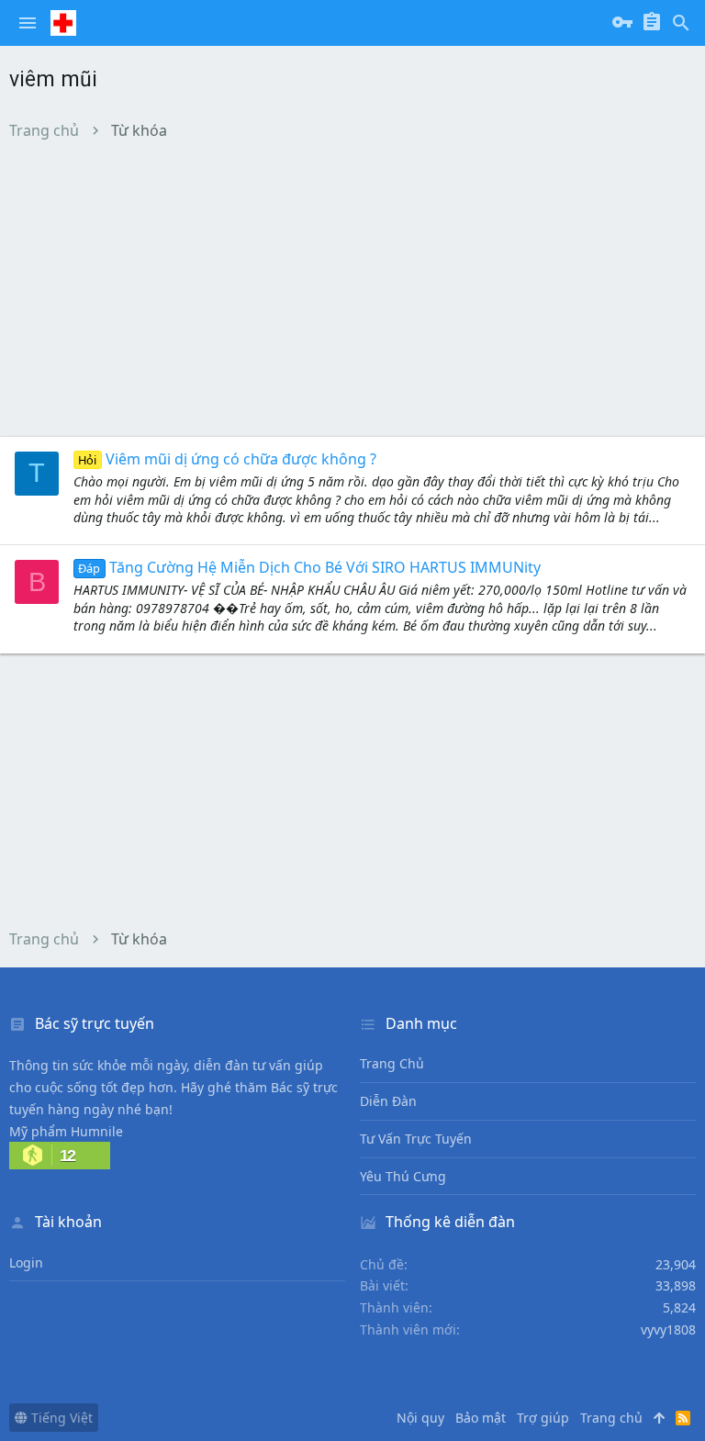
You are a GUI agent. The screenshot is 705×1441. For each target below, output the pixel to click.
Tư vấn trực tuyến (416, 1138)
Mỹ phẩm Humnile (66, 1131)
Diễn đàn (388, 1101)
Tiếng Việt (60, 1417)
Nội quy (420, 1417)
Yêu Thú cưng (403, 1176)
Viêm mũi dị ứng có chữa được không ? (226, 459)
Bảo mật (480, 1417)
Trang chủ (392, 1063)
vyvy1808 (668, 1329)
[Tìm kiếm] (681, 23)
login (26, 1262)
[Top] (659, 1418)
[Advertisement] (352, 288)
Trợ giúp (543, 1417)
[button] (27, 23)
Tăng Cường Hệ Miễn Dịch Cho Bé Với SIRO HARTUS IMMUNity (309, 567)
